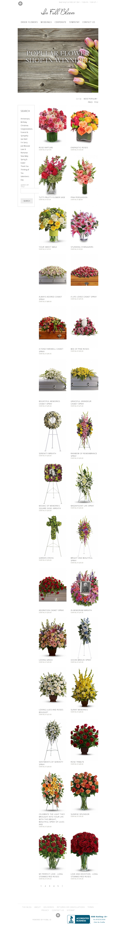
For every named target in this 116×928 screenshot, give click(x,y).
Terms (91, 907)
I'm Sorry (24, 142)
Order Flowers (29, 22)
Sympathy (74, 22)
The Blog (27, 907)
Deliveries (49, 907)
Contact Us (88, 22)
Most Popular (90, 99)
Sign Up (93, 2)
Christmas (24, 125)
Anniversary (25, 119)
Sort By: (79, 99)
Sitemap (71, 910)
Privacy (45, 910)
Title (96, 102)
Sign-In (85, 2)
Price (90, 102)
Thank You (25, 166)
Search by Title (25, 186)
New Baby (24, 156)
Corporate (60, 22)
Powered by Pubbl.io (42, 920)
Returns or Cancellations (71, 907)
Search (26, 201)
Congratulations (26, 129)
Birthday (24, 122)
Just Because (25, 146)
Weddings (46, 22)
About (37, 907)
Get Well (24, 139)
